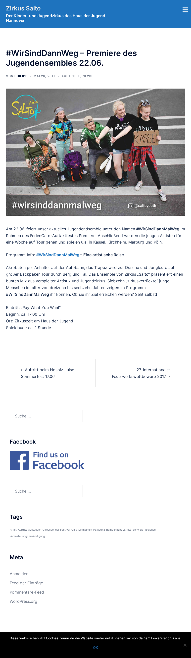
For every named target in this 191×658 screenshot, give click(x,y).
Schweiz (138, 529)
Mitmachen (85, 529)
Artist (13, 529)
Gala (74, 529)
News (88, 76)
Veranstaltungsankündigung (27, 536)
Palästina (99, 529)
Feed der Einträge (26, 582)
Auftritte (70, 76)
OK (95, 647)
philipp (21, 76)
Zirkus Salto (23, 8)
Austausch (34, 529)
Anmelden (19, 573)
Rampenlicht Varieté (118, 529)
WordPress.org (23, 601)
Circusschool (51, 529)
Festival (65, 529)
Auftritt (22, 529)
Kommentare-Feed (27, 592)
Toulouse (150, 529)
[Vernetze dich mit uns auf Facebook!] (47, 459)
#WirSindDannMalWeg (57, 254)
